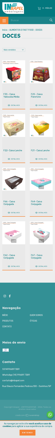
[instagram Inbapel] (4, 296)
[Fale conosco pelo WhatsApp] (50, 414)
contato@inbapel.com (13, 380)
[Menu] (4, 20)
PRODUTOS (7, 321)
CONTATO (7, 326)
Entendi (27, 433)
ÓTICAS (33, 321)
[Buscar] (51, 20)
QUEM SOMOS (36, 315)
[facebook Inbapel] (10, 296)
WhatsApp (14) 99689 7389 (16, 375)
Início (4, 30)
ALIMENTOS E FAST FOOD (21, 30)
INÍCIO (5, 315)
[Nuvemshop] (27, 416)
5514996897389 (11, 369)
